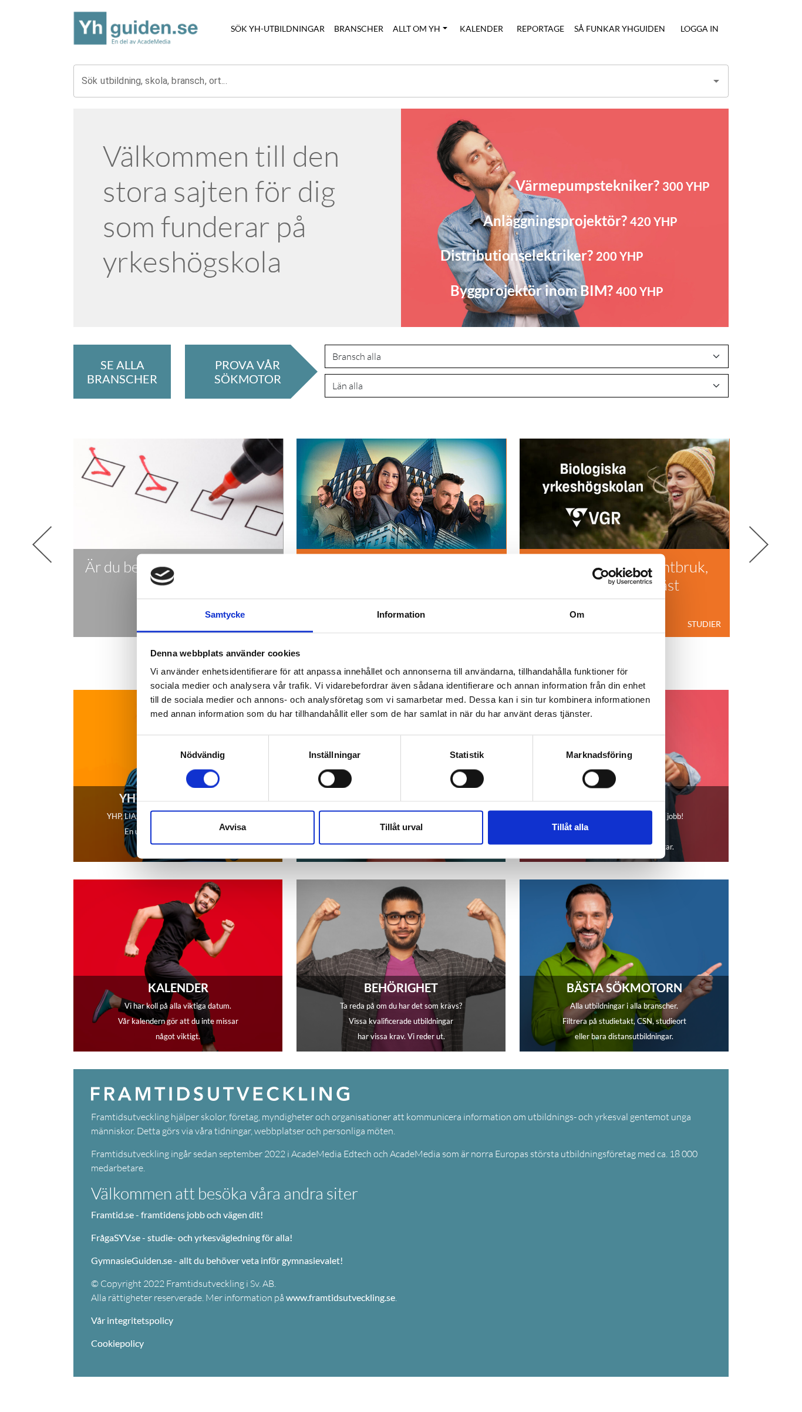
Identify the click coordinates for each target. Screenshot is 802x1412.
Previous (64, 538)
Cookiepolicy (117, 1343)
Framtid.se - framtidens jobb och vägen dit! (177, 1214)
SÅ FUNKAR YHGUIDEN (619, 28)
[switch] (335, 778)
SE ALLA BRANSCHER (122, 372)
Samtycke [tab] (225, 615)
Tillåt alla (570, 828)
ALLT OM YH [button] (416, 28)
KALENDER (481, 28)
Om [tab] (577, 615)
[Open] (716, 81)
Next (738, 538)
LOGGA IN (699, 28)
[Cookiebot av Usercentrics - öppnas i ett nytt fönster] (601, 576)
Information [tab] (401, 615)
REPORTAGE (540, 28)
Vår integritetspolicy (132, 1320)
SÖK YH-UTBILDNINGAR (278, 28)
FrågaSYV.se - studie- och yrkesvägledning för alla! (191, 1237)
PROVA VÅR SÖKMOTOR (247, 372)
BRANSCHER (358, 28)
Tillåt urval (401, 828)
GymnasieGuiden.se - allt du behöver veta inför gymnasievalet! (217, 1260)
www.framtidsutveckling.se (340, 1297)
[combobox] (392, 81)
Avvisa (232, 828)
